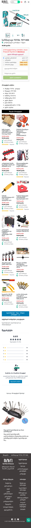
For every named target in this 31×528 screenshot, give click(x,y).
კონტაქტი (23, 474)
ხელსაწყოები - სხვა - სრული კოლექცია (15, 313)
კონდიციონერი (8, 501)
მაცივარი (8, 504)
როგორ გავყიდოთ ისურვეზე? (23, 504)
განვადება (8, 60)
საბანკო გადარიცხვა (10, 62)
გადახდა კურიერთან (10, 58)
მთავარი (5, 455)
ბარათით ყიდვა (9, 64)
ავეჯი (8, 489)
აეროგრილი (8, 486)
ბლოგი (23, 466)
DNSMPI (22, 509)
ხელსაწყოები (6, 323)
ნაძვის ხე (8, 483)
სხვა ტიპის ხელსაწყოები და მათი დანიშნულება (14, 430)
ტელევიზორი (8, 510)
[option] (7, 35)
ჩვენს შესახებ (23, 463)
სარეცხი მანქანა (8, 507)
